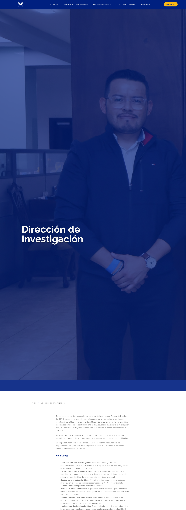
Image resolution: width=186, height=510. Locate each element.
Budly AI (117, 4)
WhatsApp (145, 4)
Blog (124, 4)
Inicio (34, 403)
